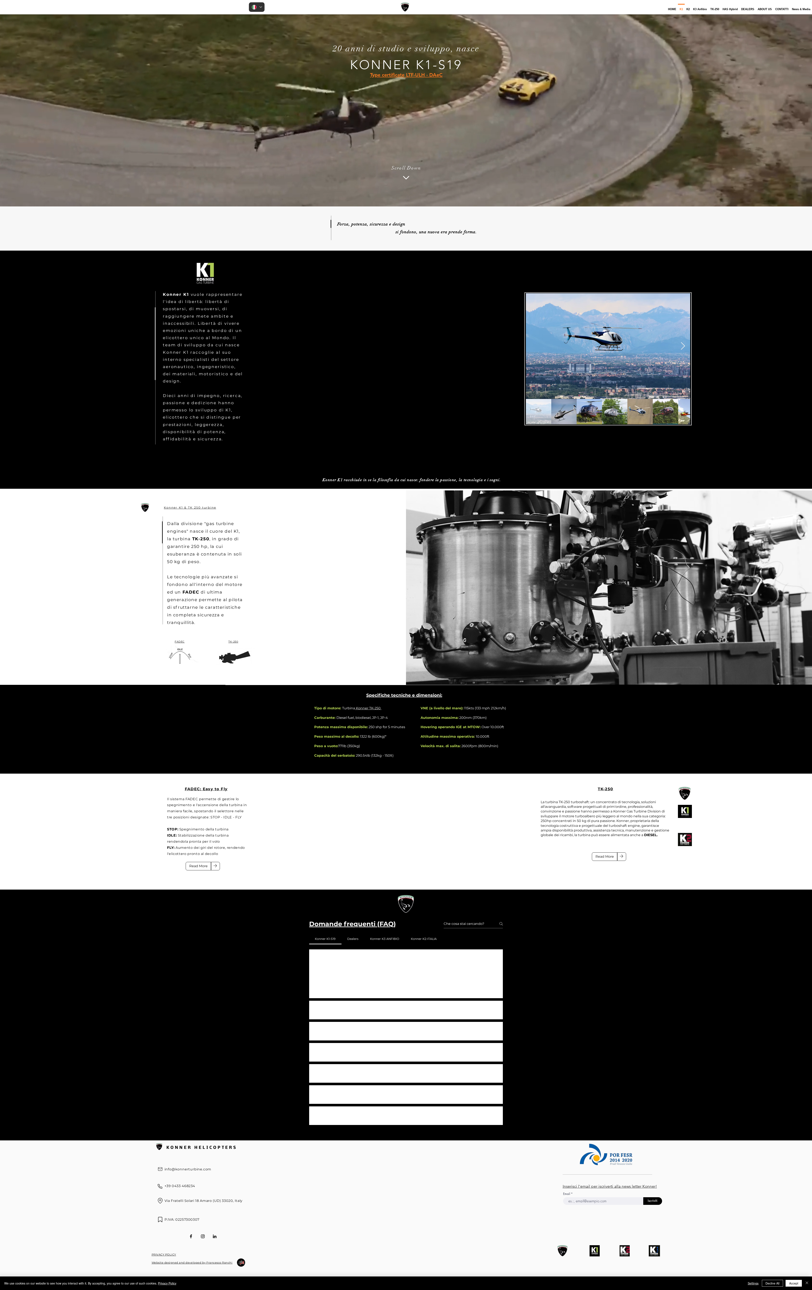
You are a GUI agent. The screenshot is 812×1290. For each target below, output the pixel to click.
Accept (793, 1283)
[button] (317, 988)
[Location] (160, 1201)
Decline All (772, 1283)
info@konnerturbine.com (188, 1169)
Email (567, 1193)
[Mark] (160, 1219)
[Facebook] (190, 1236)
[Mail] (160, 1169)
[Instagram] (202, 1236)
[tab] (325, 938)
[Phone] (160, 1186)
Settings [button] (753, 1283)
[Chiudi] (806, 1283)
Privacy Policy (167, 1283)
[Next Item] (682, 346)
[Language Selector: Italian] (257, 7)
